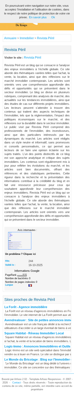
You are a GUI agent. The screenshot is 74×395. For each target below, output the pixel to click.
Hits (7, 261)
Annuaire (10, 38)
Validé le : (10, 265)
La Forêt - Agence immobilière (25, 307)
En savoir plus (38, 17)
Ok (53, 17)
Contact (16, 382)
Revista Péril (45, 38)
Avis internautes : (27, 230)
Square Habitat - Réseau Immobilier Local (34, 333)
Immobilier (27, 38)
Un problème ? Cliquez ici (20, 254)
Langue (9, 285)
